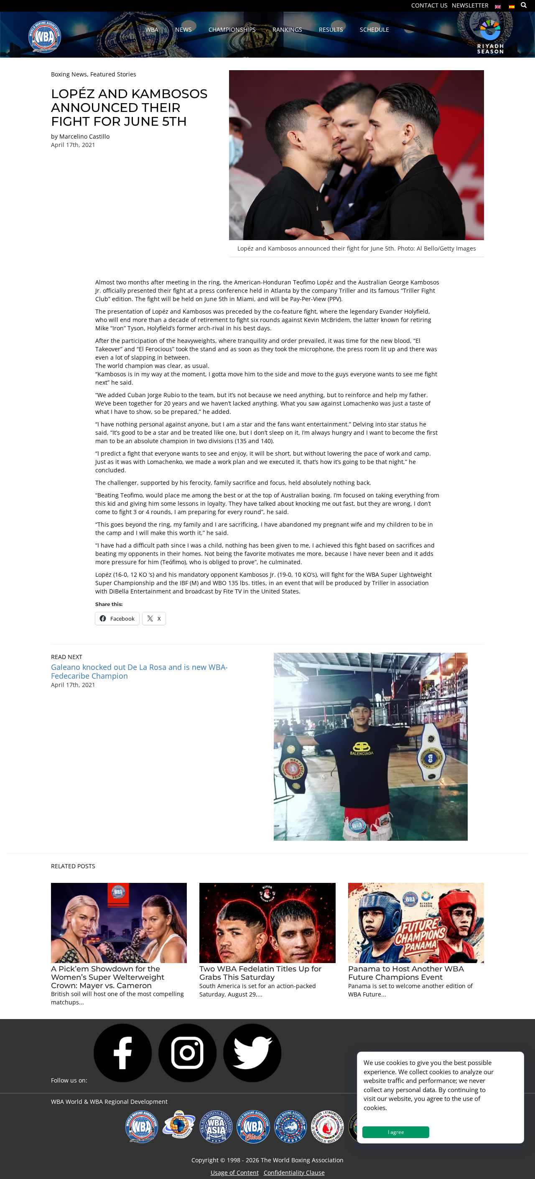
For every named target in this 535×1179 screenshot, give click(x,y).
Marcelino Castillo (84, 136)
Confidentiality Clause (294, 1172)
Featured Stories (113, 74)
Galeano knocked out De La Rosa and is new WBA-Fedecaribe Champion (139, 671)
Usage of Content (235, 1172)
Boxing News (69, 74)
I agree (396, 1132)
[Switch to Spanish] (512, 5)
